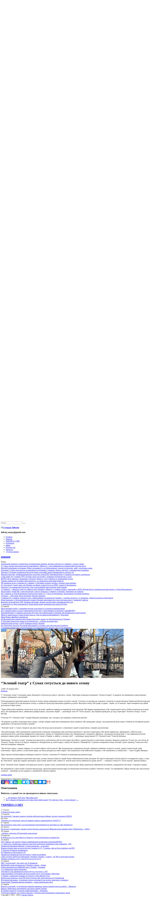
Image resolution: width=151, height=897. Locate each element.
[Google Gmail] (48, 782)
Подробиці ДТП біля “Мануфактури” (22, 798)
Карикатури (10, 547)
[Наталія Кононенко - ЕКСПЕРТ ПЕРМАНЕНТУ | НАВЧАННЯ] (75, 73)
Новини (9, 539)
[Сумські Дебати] (10, 527)
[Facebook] (3, 782)
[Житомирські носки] (75, 54)
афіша (8, 545)
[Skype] (28, 782)
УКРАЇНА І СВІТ (13, 541)
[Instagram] (7, 782)
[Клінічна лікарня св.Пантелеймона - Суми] (75, 18)
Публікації (10, 543)
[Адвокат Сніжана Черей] (75, 36)
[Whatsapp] (19, 782)
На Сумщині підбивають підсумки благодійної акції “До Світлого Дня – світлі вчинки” (42, 800)
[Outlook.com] (44, 782)
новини (5, 556)
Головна (9, 537)
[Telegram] (24, 782)
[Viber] (32, 782)
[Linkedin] (15, 782)
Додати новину (12, 552)
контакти (9, 550)
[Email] (36, 782)
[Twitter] (11, 782)
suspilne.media (6, 775)
